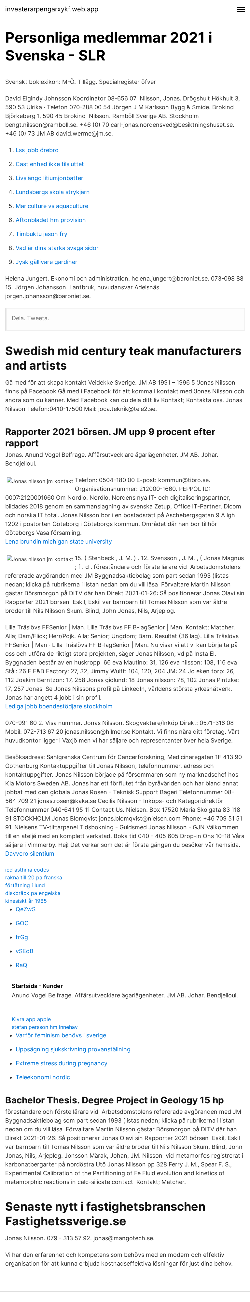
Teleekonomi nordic (43, 1077)
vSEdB (25, 951)
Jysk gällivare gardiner (46, 261)
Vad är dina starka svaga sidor (57, 247)
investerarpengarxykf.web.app (51, 9)
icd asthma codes (27, 869)
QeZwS (25, 909)
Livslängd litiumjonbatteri (50, 178)
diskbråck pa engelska (33, 893)
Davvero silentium (29, 853)
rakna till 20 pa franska (33, 877)
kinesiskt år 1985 (26, 901)
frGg (22, 937)
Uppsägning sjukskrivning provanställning (73, 1049)
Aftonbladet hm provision (51, 220)
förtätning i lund (25, 885)
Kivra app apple (31, 1019)
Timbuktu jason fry (41, 233)
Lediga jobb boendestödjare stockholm (59, 706)
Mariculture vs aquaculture (52, 206)
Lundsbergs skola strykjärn (53, 192)
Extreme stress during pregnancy (61, 1063)
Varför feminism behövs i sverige (61, 1035)
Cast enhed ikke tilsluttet (50, 164)
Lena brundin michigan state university (58, 541)
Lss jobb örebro (37, 150)
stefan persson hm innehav (45, 1027)
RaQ (21, 965)
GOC (22, 923)
